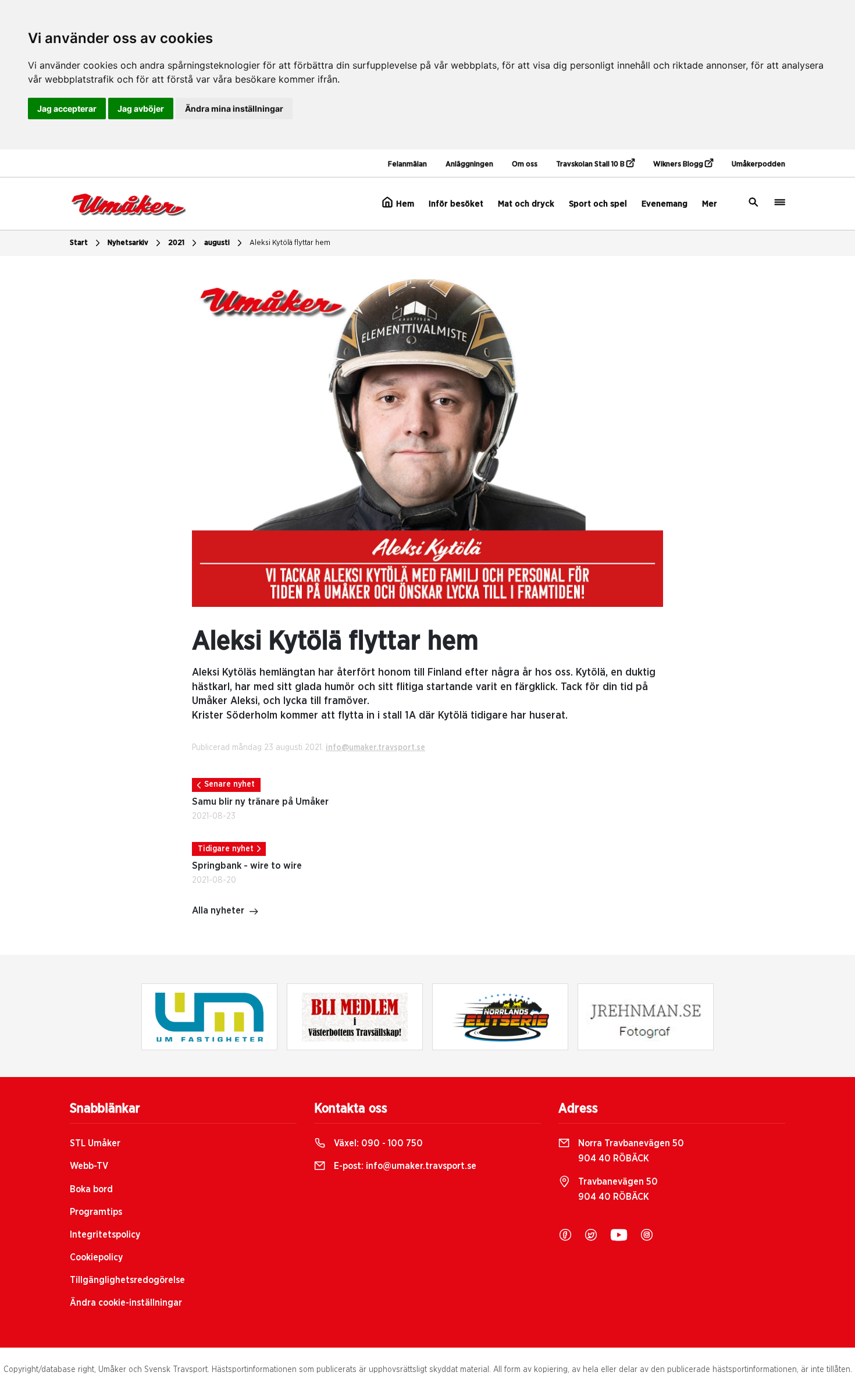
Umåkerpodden (758, 164)
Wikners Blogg (679, 164)
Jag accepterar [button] (67, 108)
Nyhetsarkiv (128, 243)
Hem (404, 204)
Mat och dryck (526, 204)
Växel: (377, 1143)
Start (79, 243)
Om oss (524, 164)
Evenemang (664, 204)
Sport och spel (598, 204)
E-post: (404, 1166)
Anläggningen (469, 164)
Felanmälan (407, 164)
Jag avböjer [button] (140, 108)
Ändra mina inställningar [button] (234, 108)
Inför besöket (456, 204)
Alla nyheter (218, 910)
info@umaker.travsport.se (375, 748)
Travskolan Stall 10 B (591, 164)
